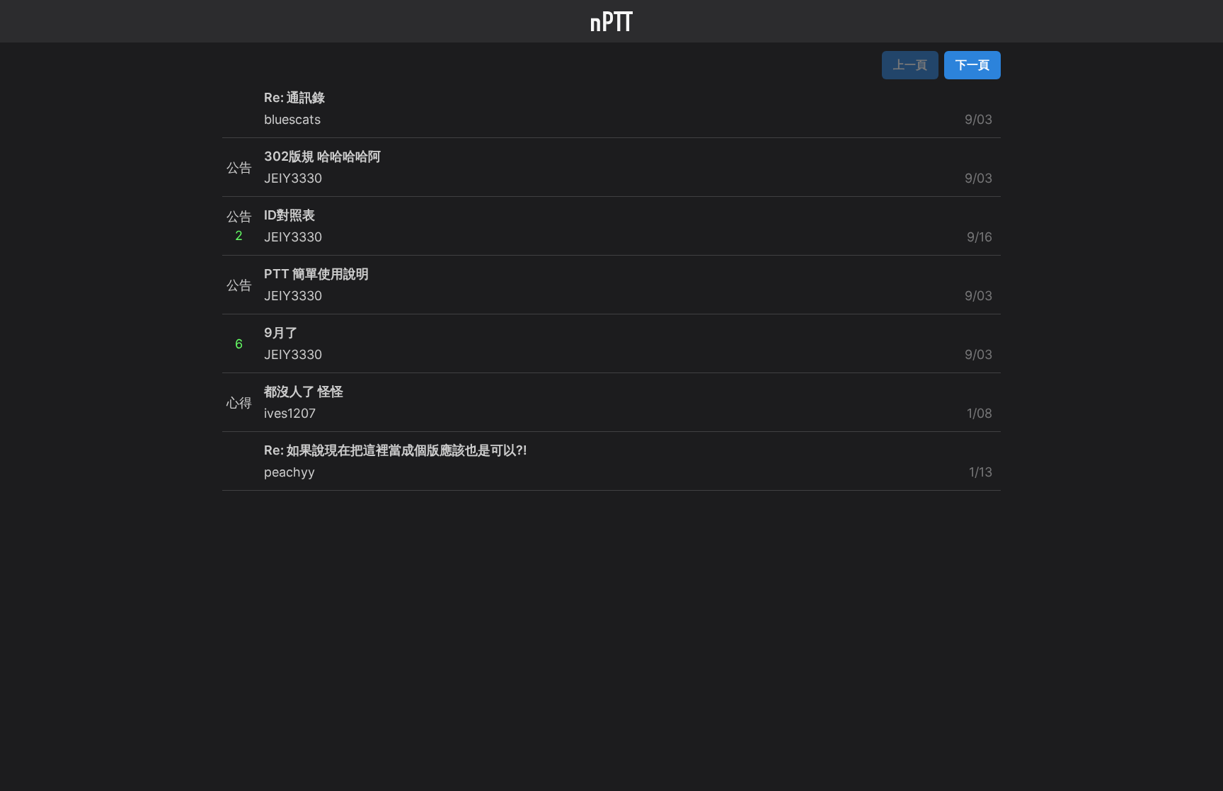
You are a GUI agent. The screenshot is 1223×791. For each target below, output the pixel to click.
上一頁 (910, 64)
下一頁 (972, 64)
